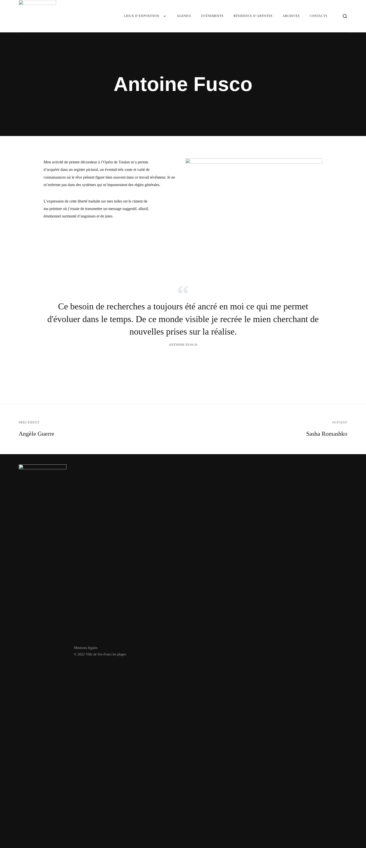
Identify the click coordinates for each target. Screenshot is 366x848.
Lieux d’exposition (141, 16)
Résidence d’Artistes (253, 16)
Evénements (212, 16)
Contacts (318, 16)
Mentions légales (85, 648)
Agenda (184, 16)
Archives (291, 16)
